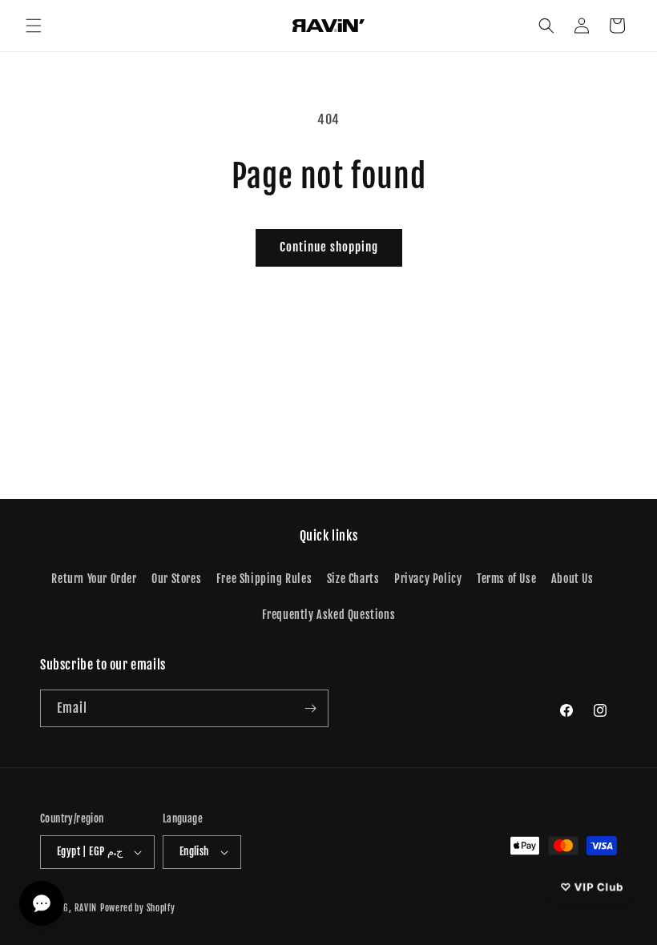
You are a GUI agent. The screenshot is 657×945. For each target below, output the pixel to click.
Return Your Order (93, 578)
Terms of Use (506, 578)
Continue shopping (329, 247)
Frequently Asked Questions (329, 614)
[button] (33, 25)
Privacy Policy (428, 578)
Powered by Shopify (137, 908)
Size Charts (353, 578)
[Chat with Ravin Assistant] (41, 903)
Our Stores (176, 578)
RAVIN (86, 908)
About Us (572, 578)
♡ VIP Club (592, 886)
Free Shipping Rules (264, 578)
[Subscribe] (310, 708)
